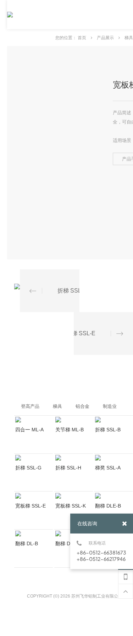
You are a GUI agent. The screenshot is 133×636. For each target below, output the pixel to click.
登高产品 (30, 406)
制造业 (110, 406)
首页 (82, 37)
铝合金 (82, 406)
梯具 (128, 37)
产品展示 (106, 37)
